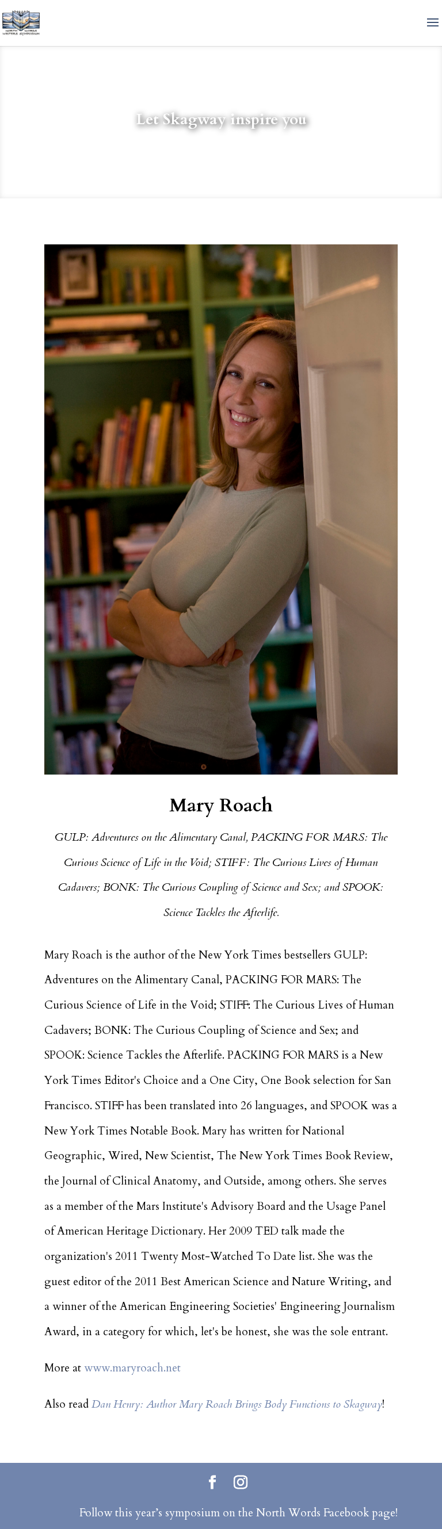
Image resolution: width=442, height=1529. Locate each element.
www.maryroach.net (132, 1368)
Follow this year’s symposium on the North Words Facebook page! (238, 1512)
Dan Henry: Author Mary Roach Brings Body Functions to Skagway (237, 1404)
